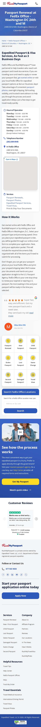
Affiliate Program (28, 624)
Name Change (8, 647)
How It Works (26, 647)
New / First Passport (10, 624)
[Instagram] (7, 574)
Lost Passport (8, 633)
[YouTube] (16, 574)
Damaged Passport (10, 642)
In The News (26, 642)
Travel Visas (11, 206)
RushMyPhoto (27, 656)
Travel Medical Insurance (12, 695)
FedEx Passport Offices (16, 41)
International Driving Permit (13, 699)
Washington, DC (24, 43)
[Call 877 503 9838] (36, 3)
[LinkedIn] (12, 574)
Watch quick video (19, 490)
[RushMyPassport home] (20, 3)
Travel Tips (7, 666)
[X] (26, 574)
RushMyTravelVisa (28, 651)
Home (4, 41)
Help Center (18, 470)
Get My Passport (20, 481)
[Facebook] (3, 574)
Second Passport (9, 651)
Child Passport (8, 629)
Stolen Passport (9, 638)
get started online (25, 77)
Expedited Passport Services (18, 203)
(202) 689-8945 (12, 141)
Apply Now (20, 595)
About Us (25, 620)
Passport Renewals (14, 197)
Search (20, 410)
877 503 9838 (11, 569)
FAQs (5, 680)
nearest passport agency (20, 467)
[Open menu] (4, 3)
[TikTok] (21, 574)
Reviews (25, 633)
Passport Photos (13, 200)
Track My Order (9, 684)
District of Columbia (9, 43)
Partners (25, 629)
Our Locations (27, 638)
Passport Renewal (9, 620)
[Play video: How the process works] (20, 432)
